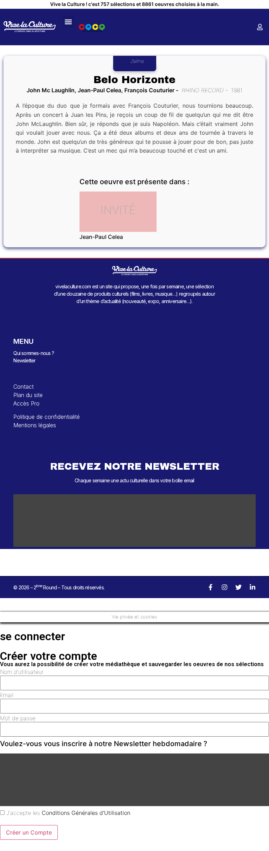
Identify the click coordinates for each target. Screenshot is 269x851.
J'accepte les (67, 813)
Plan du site (28, 394)
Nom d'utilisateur (21, 672)
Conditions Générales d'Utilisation (86, 812)
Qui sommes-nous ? (33, 353)
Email (6, 695)
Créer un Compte (29, 832)
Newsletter (24, 360)
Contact (23, 386)
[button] (68, 21)
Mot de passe (17, 718)
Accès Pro (26, 403)
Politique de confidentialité (46, 416)
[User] (260, 27)
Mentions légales (34, 425)
